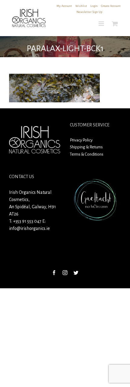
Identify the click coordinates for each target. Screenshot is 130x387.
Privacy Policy (81, 140)
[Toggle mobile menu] (102, 23)
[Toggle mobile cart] (115, 23)
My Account (64, 6)
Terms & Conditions (86, 154)
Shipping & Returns (86, 147)
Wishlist (81, 6)
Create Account (110, 6)
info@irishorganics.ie (29, 228)
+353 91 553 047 (27, 221)
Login (94, 6)
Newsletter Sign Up (89, 12)
